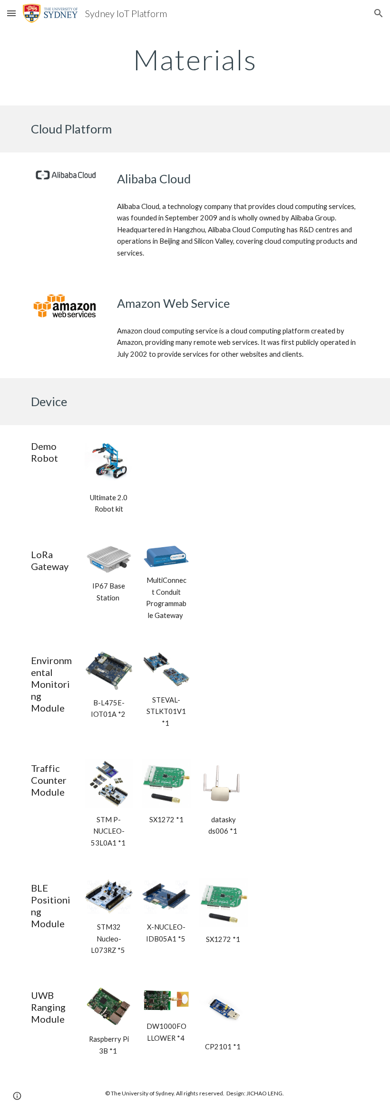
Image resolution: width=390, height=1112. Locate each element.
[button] (11, 13)
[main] (195, 59)
